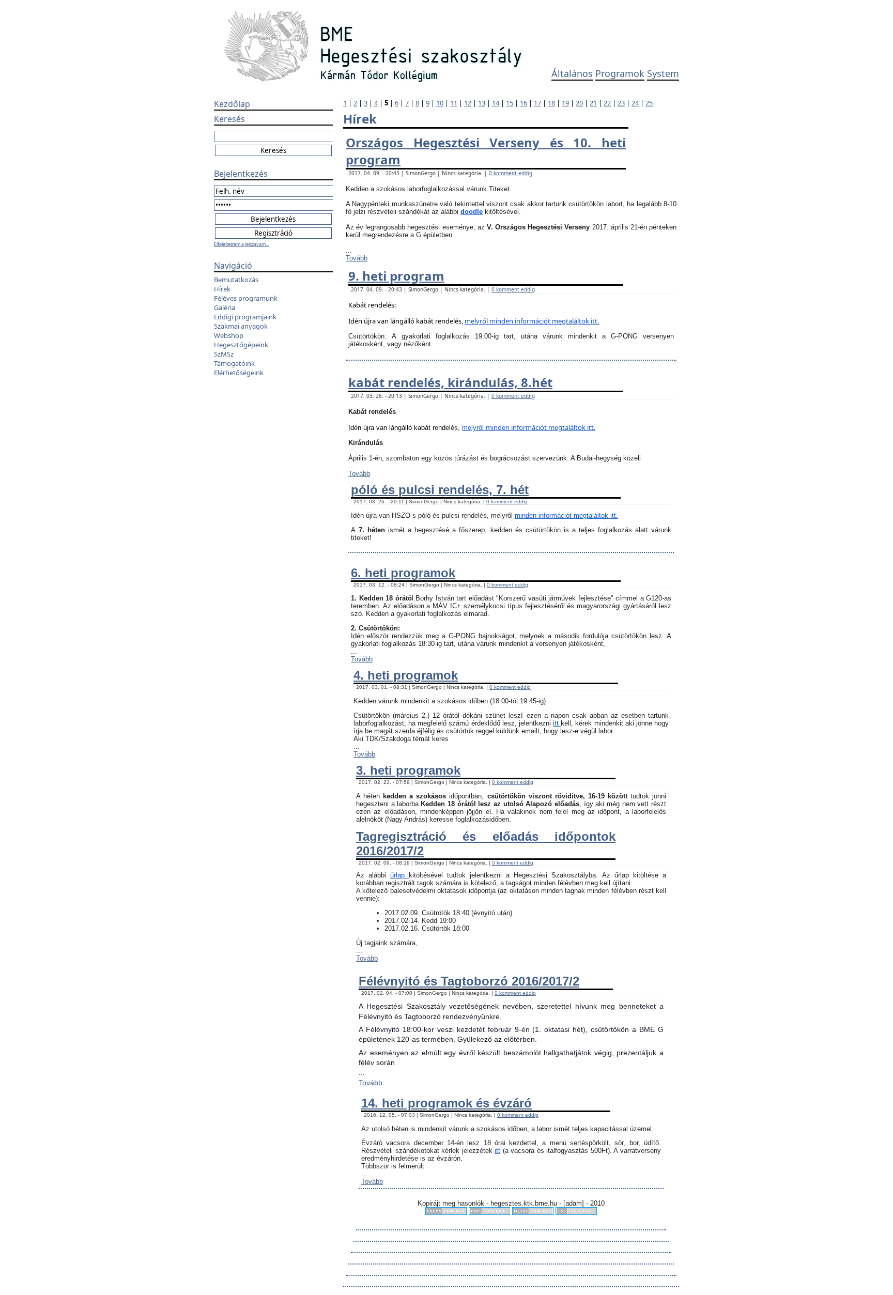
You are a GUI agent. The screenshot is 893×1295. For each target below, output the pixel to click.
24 (635, 102)
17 (537, 102)
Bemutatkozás (236, 279)
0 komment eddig (510, 173)
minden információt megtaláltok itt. (544, 321)
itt (557, 723)
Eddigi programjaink (245, 316)
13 (481, 102)
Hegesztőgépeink (241, 344)
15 (509, 102)
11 (453, 102)
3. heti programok (408, 770)
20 (579, 102)
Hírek (222, 289)
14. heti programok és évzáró (446, 1103)
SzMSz (224, 354)
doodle (471, 211)
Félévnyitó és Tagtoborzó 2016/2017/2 (469, 981)
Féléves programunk (246, 298)
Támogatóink (234, 363)
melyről (477, 321)
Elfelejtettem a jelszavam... (241, 244)
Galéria (224, 307)
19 (565, 102)
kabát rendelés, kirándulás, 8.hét (450, 382)
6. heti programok (403, 573)
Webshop (228, 335)
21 (593, 102)
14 (495, 102)
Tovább (356, 258)
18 (551, 102)
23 (621, 102)
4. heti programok (405, 675)
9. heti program (396, 275)
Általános (572, 73)
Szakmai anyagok (241, 326)
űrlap (399, 875)
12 (467, 102)
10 (439, 102)
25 (649, 102)
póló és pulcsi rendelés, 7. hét (440, 490)
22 (607, 102)
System (663, 73)
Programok (619, 73)
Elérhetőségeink (239, 372)
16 (523, 102)
